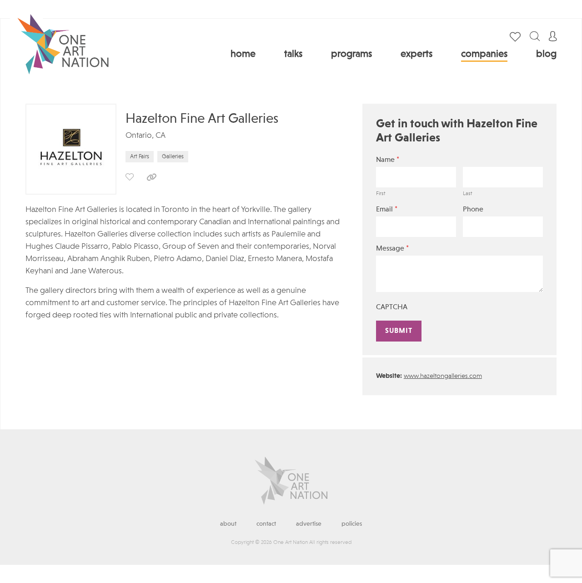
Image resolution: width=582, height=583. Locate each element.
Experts (416, 54)
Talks (293, 54)
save (129, 177)
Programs (351, 54)
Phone (473, 209)
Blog (546, 54)
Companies (484, 54)
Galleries (173, 157)
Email (386, 209)
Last (467, 193)
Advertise (308, 524)
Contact (266, 524)
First (380, 193)
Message (392, 248)
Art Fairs (139, 157)
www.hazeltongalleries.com (443, 376)
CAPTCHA (391, 307)
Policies (351, 524)
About (228, 524)
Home (243, 54)
